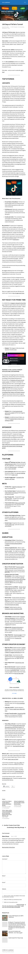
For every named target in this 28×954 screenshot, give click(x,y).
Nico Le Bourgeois (21, 129)
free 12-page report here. (18, 293)
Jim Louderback (6, 2)
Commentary (21, 27)
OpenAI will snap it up (7, 387)
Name (4, 875)
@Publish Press (15, 670)
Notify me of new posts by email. (11, 902)
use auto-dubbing (21, 473)
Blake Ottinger (5, 836)
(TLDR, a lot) (15, 500)
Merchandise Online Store (8, 847)
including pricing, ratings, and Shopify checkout (13, 392)
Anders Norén (10, 951)
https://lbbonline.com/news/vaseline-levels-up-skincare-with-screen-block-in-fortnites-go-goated (13, 446)
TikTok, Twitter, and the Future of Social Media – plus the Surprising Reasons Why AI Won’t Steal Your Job (7, 813)
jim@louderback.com (7, 778)
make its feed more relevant (11, 492)
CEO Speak (14, 27)
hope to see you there (13, 759)
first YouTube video (18, 673)
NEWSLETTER (6, 28)
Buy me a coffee (18, 762)
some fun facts (13, 467)
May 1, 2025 (14, 836)
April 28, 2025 (5, 27)
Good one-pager (18, 635)
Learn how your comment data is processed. (13, 906)
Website (4, 889)
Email (4, 882)
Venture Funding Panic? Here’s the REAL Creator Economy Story (19, 802)
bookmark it (16, 239)
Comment (5, 859)
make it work (15, 474)
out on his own (16, 668)
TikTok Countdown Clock (10, 237)
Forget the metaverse (17, 486)
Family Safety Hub (9, 524)
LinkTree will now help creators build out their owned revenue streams (15, 579)
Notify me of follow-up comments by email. (13, 899)
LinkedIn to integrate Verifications (13, 652)
